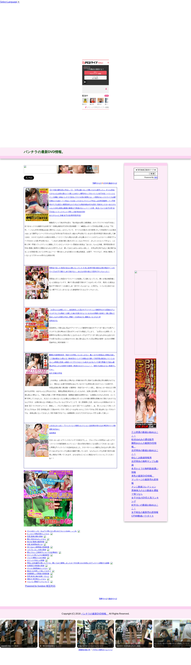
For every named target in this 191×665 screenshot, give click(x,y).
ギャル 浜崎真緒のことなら (37, 568)
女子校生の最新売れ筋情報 (144, 512)
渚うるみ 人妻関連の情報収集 (38, 547)
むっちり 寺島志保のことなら (38, 534)
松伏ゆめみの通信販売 (142, 439)
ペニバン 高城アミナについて (38, 582)
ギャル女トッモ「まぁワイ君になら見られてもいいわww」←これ (52, 531)
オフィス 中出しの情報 (35, 560)
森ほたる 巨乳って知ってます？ (39, 571)
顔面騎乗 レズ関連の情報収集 (38, 574)
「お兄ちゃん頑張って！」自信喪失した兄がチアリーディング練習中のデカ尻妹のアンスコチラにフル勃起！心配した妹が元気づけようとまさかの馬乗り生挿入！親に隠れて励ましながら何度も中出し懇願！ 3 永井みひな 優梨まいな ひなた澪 (82, 313)
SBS (155, 177)
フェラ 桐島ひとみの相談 (36, 558)
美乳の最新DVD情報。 (142, 476)
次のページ (113, 183)
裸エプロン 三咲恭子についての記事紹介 (42, 552)
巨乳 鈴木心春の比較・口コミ (38, 576)
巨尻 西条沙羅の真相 (35, 536)
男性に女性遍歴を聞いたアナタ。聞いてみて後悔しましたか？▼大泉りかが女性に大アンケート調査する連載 (68, 563)
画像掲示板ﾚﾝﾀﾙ (84, 650)
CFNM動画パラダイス (142, 516)
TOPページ (97, 183)
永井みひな (53, 321)
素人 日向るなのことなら (36, 539)
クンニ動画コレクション (143, 487)
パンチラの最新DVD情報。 (44, 152)
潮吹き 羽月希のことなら (36, 579)
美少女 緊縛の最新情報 (35, 542)
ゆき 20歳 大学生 (55, 373)
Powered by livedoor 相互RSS (40, 586)
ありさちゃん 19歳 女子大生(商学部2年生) (65, 215)
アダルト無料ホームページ (102, 650)
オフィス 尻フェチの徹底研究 (38, 555)
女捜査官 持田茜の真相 (35, 566)
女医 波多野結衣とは (35, 544)
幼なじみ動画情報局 (141, 457)
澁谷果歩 (52, 433)
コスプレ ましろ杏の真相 (36, 550)
